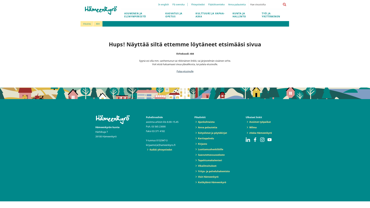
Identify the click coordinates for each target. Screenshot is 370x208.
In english (163, 4)
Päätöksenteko (216, 4)
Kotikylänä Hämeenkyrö (212, 182)
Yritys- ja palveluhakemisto (214, 171)
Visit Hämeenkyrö (208, 176)
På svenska (178, 4)
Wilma (253, 127)
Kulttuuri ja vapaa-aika (210, 15)
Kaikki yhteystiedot (161, 149)
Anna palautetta (237, 4)
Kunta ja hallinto (239, 15)
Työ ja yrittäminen (271, 15)
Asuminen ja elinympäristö (135, 15)
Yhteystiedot (198, 4)
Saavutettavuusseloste (211, 154)
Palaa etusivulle (185, 71)
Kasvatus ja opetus (173, 15)
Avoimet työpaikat (260, 121)
